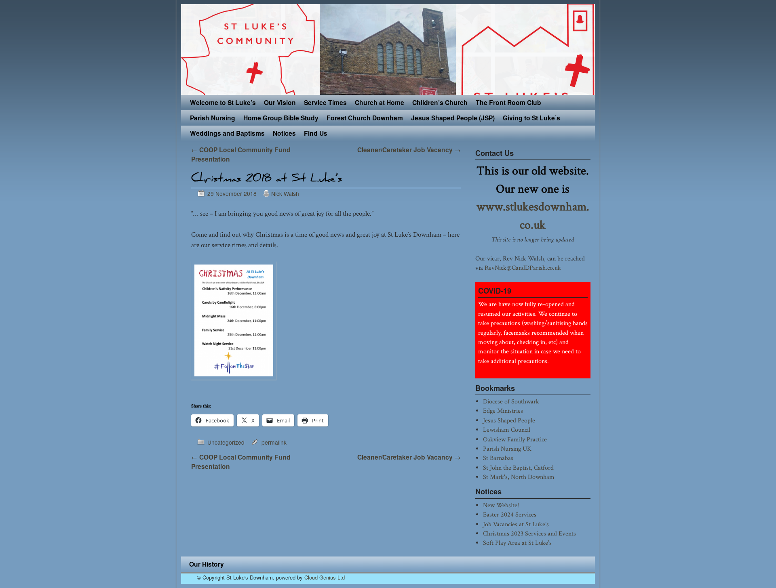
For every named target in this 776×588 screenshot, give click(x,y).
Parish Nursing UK (507, 449)
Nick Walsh (285, 193)
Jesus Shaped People (509, 420)
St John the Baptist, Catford (518, 468)
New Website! (501, 505)
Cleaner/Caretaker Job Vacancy (409, 149)
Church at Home (379, 102)
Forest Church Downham (365, 117)
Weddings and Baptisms (227, 133)
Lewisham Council (506, 430)
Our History (206, 564)
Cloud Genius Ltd (324, 577)
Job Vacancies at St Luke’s (516, 524)
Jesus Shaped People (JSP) (453, 117)
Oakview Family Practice (515, 439)
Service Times (325, 102)
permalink (274, 442)
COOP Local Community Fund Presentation (241, 461)
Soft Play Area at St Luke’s (517, 543)
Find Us (315, 133)
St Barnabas (498, 458)
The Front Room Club (508, 102)
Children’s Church (440, 102)
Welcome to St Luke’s (223, 102)
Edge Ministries (503, 411)
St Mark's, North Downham (519, 477)
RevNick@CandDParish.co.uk (523, 268)
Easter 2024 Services (509, 514)
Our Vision (280, 102)
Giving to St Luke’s (531, 117)
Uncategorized (226, 442)
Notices (284, 133)
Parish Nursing (212, 117)
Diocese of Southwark (511, 401)
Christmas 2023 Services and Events (529, 533)
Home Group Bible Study (280, 117)
